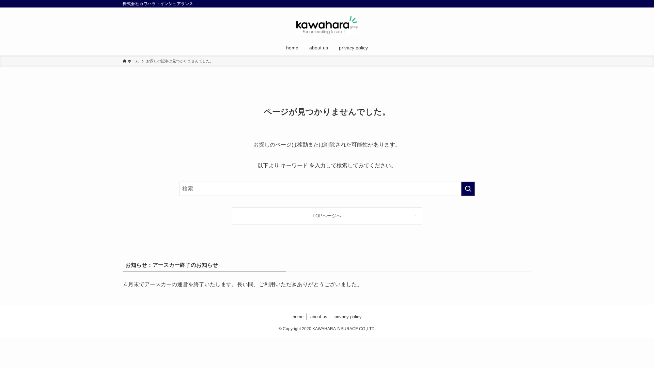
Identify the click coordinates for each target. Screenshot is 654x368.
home (298, 316)
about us (318, 316)
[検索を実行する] (468, 189)
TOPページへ (326, 215)
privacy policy (348, 316)
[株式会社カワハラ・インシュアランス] (327, 25)
